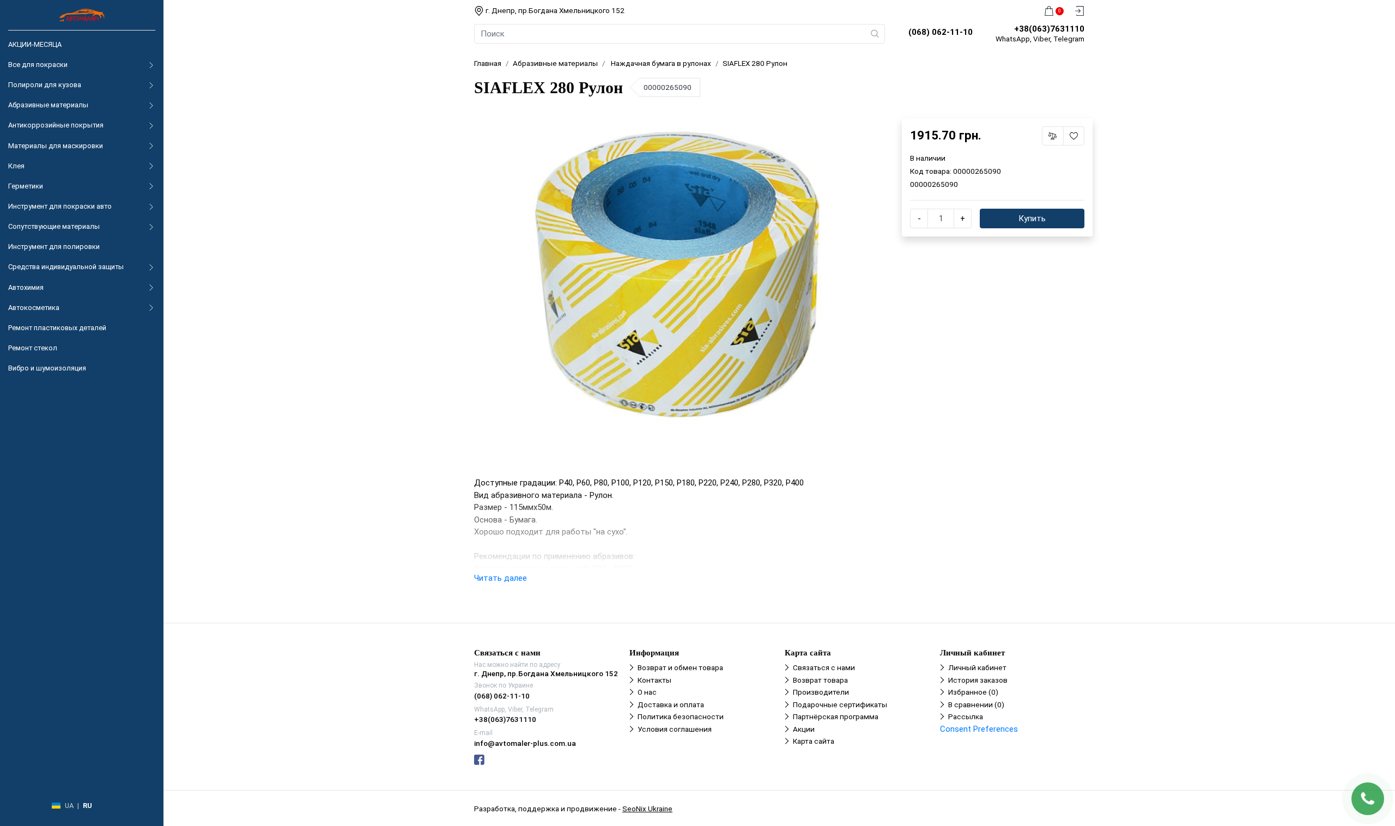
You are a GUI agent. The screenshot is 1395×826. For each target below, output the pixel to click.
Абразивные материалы (48, 105)
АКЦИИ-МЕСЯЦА (35, 44)
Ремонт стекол (32, 348)
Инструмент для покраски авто (60, 206)
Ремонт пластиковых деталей (57, 328)
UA (69, 805)
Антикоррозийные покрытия (56, 125)
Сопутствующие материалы (54, 226)
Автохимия (26, 287)
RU (87, 805)
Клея (16, 166)
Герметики (25, 186)
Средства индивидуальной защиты (66, 267)
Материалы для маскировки (55, 146)
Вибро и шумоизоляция (47, 368)
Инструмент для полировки (54, 246)
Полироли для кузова (44, 85)
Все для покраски (38, 64)
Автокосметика (33, 307)
